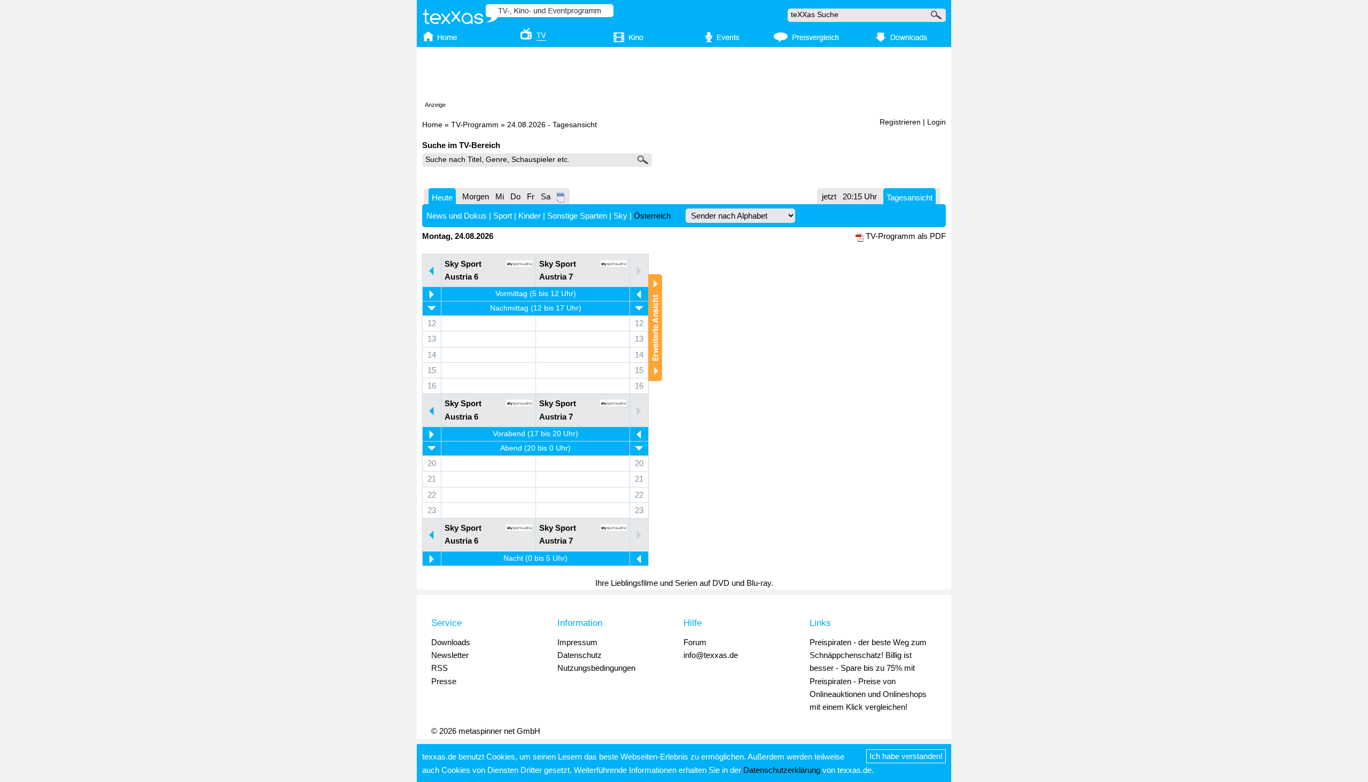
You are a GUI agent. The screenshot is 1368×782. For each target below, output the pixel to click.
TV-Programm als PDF (906, 236)
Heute (442, 197)
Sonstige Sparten (577, 215)
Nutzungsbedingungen (596, 667)
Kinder (529, 215)
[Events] (716, 38)
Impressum (577, 642)
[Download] (899, 38)
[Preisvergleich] (806, 38)
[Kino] (621, 38)
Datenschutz (579, 655)
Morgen (475, 196)
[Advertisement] (684, 76)
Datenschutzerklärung (781, 770)
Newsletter (450, 655)
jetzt (829, 196)
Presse (443, 681)
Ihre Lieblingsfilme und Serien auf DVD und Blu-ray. (684, 582)
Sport (502, 215)
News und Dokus (456, 215)
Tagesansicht (909, 197)
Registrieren (900, 122)
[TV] (525, 38)
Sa (545, 196)
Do (515, 196)
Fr (530, 196)
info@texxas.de (710, 655)
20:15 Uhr (860, 196)
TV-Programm (475, 125)
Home (432, 125)
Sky (620, 215)
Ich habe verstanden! (906, 756)
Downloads (450, 642)
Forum (694, 642)
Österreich (652, 215)
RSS (439, 667)
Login (936, 122)
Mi (499, 196)
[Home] (450, 38)
